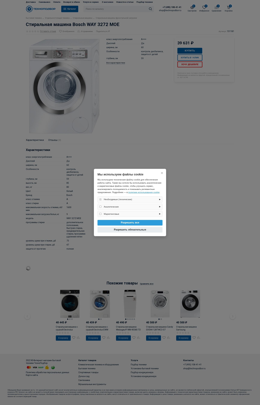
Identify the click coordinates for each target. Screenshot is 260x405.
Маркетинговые (111, 214)
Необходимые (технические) (118, 199)
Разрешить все (130, 222)
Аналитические (111, 207)
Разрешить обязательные (130, 229)
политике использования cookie (143, 192)
